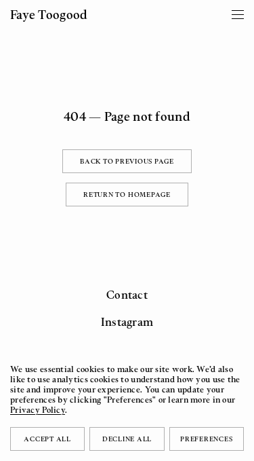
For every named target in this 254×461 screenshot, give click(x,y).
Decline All (127, 439)
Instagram (127, 322)
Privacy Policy (37, 410)
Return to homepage (127, 194)
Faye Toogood (48, 14)
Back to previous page (127, 161)
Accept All (47, 439)
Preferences (206, 439)
